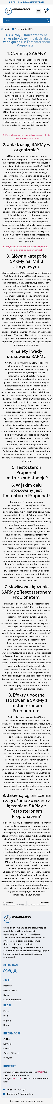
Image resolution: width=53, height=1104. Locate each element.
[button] (38, 11)
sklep (7, 980)
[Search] (47, 20)
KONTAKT (18, 1078)
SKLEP (40, 1071)
